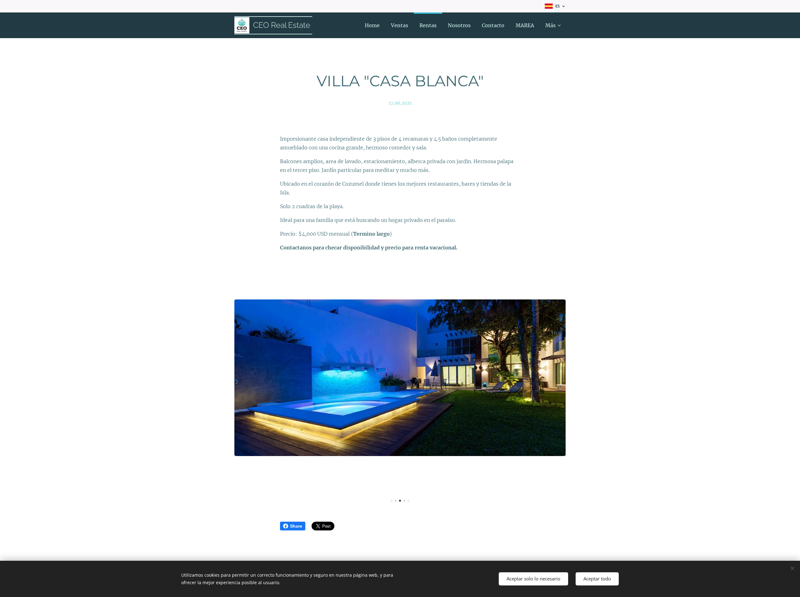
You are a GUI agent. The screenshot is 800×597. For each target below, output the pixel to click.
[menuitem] (372, 25)
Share (296, 526)
